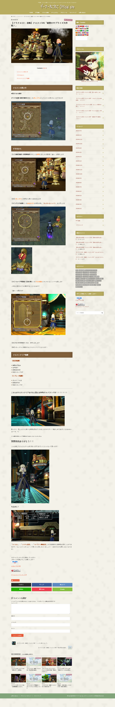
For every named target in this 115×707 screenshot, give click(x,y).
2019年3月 (79, 152)
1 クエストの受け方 (22, 72)
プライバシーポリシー (26, 695)
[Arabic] (87, 31)
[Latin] (77, 33)
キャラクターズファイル (91, 270)
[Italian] (77, 31)
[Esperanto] (81, 31)
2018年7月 (79, 187)
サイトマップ (73, 12)
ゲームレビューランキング (18, 575)
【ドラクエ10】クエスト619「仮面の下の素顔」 (89, 117)
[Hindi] (85, 31)
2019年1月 (79, 161)
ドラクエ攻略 (45, 12)
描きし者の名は (90, 282)
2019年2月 (79, 156)
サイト (13, 628)
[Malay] (83, 28)
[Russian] (87, 33)
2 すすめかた (20, 75)
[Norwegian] (83, 33)
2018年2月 (79, 208)
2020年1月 (79, 135)
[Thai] (81, 35)
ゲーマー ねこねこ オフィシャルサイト (84, 695)
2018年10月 (79, 174)
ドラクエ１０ (16, 580)
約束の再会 (85, 284)
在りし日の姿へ (99, 278)
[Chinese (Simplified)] (81, 26)
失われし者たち (90, 280)
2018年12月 (79, 165)
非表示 (44, 68)
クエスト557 (79, 274)
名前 (13, 616)
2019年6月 (79, 148)
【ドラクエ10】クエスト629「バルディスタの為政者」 (89, 99)
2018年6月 (79, 191)
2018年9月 (79, 178)
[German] (77, 28)
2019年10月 (79, 143)
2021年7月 (79, 130)
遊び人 (98, 284)
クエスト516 (79, 272)
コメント (14, 603)
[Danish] (79, 31)
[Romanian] (85, 33)
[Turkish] (83, 35)
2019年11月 (79, 139)
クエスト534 (93, 272)
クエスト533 (86, 272)
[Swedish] (79, 35)
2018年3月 (79, 204)
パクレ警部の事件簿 (94, 276)
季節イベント (98, 280)
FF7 (77, 270)
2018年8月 (79, 182)
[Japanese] (77, 26)
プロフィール (64, 12)
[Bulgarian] (81, 28)
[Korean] (85, 26)
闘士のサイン (79, 286)
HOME (31, 12)
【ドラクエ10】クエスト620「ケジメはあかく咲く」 (89, 111)
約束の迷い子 (93, 284)
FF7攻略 (37, 12)
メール (13, 622)
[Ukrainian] (85, 35)
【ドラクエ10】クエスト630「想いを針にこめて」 (88, 93)
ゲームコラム (54, 12)
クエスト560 (93, 274)
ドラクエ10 (85, 276)
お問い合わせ (82, 12)
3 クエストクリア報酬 (23, 78)
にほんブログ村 (16, 566)
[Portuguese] (87, 28)
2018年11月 (79, 169)
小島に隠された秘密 (80, 282)
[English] (79, 26)
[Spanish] (77, 35)
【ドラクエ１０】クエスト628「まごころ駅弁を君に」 (88, 105)
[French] (87, 26)
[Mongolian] (79, 33)
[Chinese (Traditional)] (83, 26)
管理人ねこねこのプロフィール (89, 81)
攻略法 (96, 282)
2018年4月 (79, 200)
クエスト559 (86, 274)
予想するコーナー (90, 278)
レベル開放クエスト (80, 278)
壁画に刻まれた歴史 (80, 280)
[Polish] (85, 28)
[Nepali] (81, 33)
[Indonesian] (79, 28)
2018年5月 (79, 195)
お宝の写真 (81, 270)
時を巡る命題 (79, 284)
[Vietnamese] (87, 35)
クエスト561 (79, 276)
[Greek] (83, 31)
